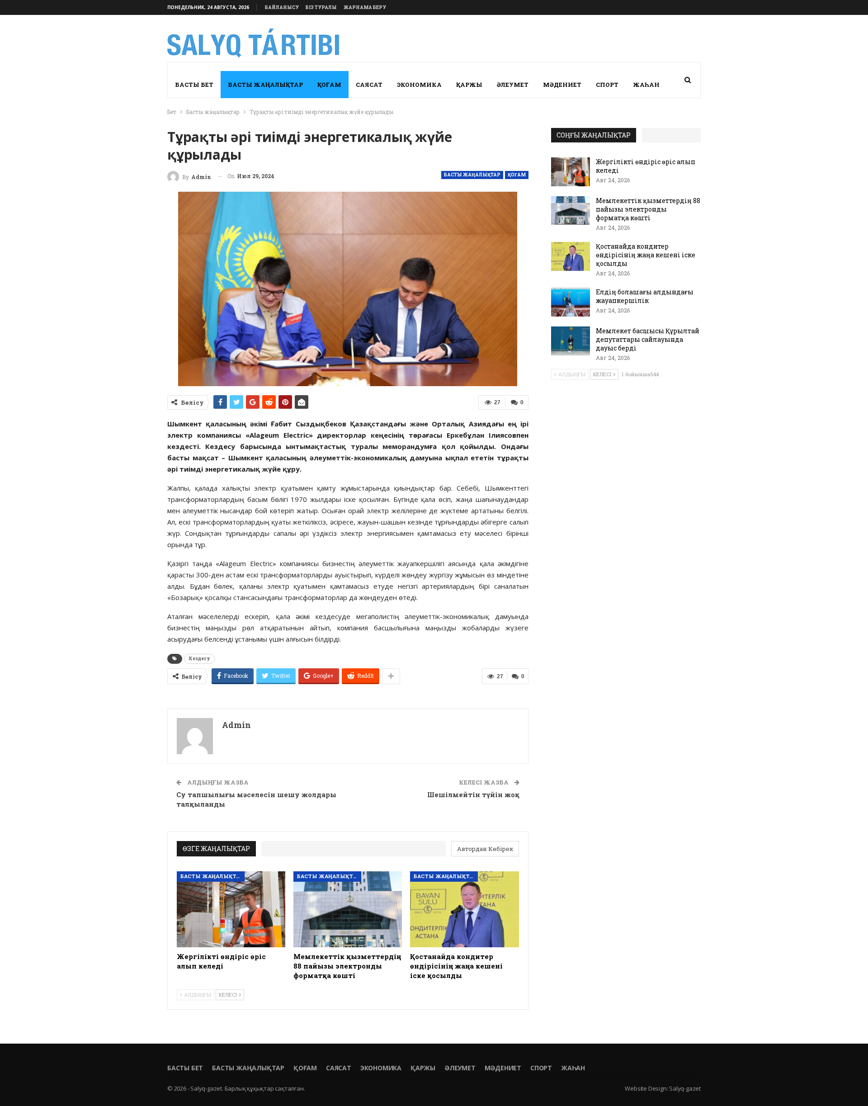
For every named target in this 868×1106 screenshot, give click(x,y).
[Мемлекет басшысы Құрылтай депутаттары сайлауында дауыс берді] (570, 340)
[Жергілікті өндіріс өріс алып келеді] (231, 909)
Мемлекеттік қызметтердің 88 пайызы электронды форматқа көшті (648, 209)
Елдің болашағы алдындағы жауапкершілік (644, 296)
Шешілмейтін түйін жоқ (473, 794)
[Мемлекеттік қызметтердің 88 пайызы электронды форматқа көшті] (347, 909)
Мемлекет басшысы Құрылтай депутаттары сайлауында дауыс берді (647, 339)
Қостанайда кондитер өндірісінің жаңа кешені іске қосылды (645, 255)
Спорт (607, 84)
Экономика (419, 84)
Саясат (369, 84)
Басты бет (194, 84)
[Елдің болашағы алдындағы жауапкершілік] (570, 302)
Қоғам (329, 84)
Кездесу (199, 659)
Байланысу (282, 7)
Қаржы (469, 84)
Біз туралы (321, 7)
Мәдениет (562, 84)
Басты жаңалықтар (265, 84)
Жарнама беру (365, 7)
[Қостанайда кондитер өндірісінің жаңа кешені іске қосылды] (464, 909)
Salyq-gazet (685, 1088)
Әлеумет (512, 84)
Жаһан (646, 84)
